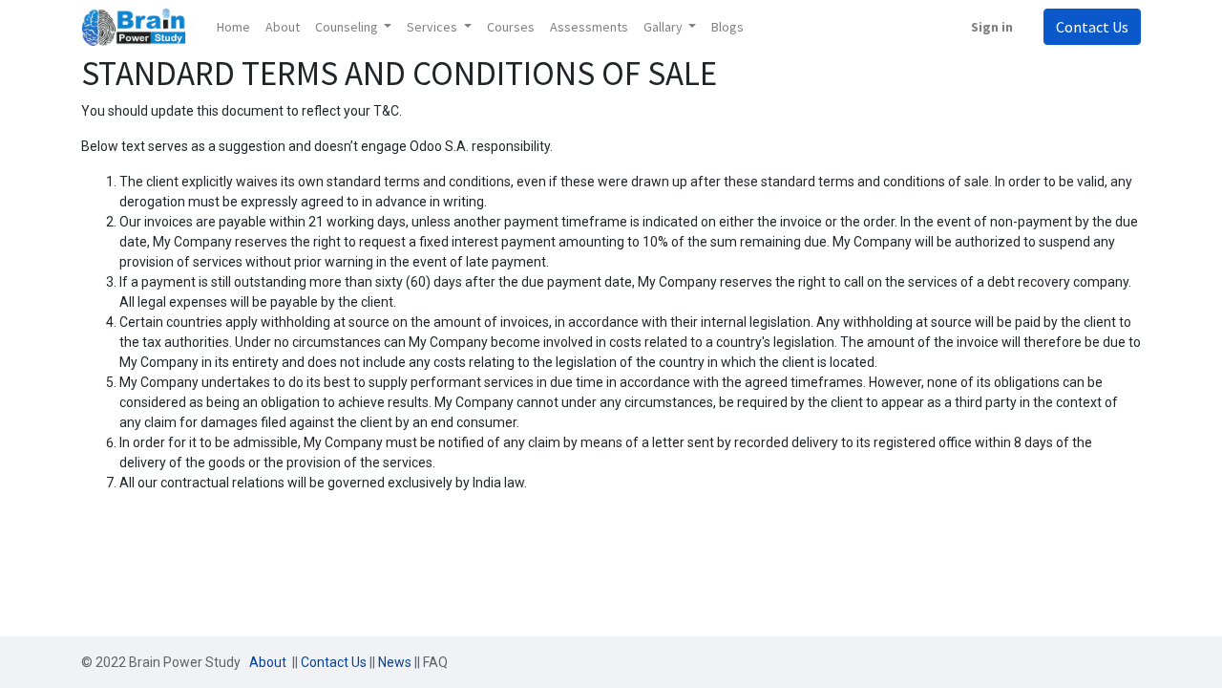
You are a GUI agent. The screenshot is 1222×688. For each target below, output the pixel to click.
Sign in (992, 26)
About (269, 662)
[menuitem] (233, 27)
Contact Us (1092, 26)
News (394, 662)
